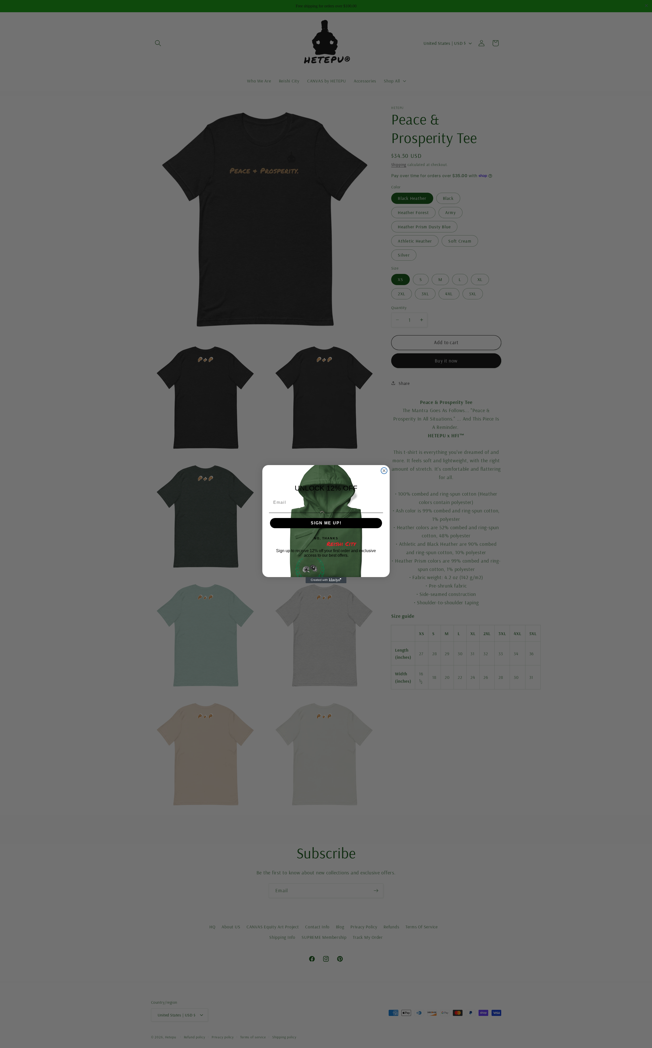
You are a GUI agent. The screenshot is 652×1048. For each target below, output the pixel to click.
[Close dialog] (384, 471)
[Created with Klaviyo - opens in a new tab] (326, 580)
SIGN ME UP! (326, 523)
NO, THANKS (326, 538)
